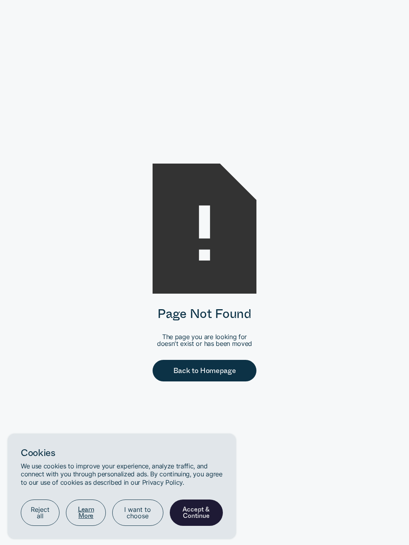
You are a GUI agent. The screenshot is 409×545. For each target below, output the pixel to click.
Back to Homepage (204, 370)
